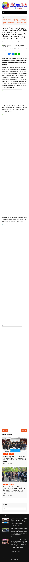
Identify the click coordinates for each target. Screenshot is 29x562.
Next (23, 430)
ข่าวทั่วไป (17, 41)
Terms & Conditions (15, 559)
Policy (8, 559)
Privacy (3, 559)
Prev (6, 430)
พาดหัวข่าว (22, 41)
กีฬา (14, 41)
